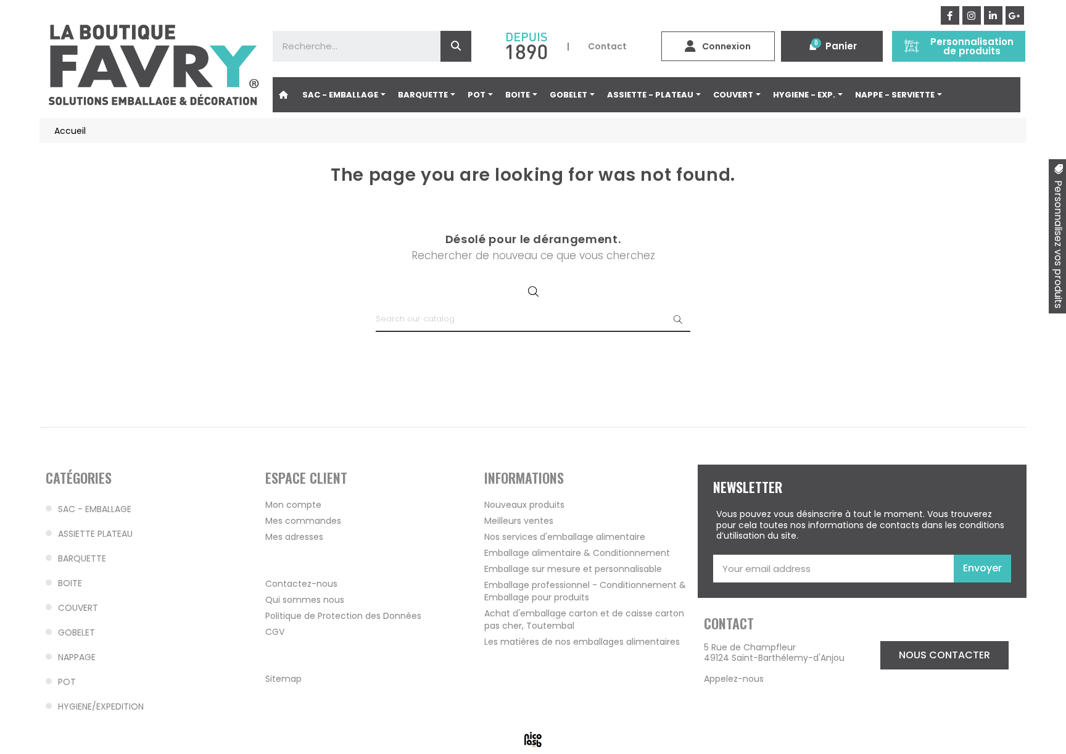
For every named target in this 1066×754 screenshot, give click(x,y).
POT (67, 682)
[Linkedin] (993, 15)
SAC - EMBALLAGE (94, 509)
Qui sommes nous (304, 600)
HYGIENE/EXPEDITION (101, 706)
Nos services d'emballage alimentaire (564, 537)
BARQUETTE (82, 558)
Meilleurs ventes (518, 521)
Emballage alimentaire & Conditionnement (577, 553)
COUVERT (78, 608)
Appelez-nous (734, 679)
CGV (274, 632)
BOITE (70, 583)
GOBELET (76, 632)
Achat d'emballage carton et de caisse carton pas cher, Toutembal (584, 619)
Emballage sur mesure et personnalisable (573, 569)
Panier (841, 45)
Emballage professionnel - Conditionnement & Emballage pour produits (585, 591)
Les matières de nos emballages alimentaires (582, 642)
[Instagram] (971, 15)
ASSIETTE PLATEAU (95, 534)
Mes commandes (303, 521)
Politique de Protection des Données (343, 616)
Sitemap (283, 679)
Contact (607, 46)
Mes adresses (294, 537)
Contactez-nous (301, 584)
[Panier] (813, 46)
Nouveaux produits (524, 505)
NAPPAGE (77, 657)
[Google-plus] (1015, 15)
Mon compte (293, 505)
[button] (944, 655)
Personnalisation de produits (972, 46)
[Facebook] (950, 15)
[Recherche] (455, 46)
